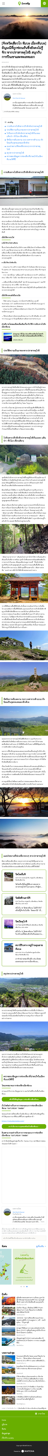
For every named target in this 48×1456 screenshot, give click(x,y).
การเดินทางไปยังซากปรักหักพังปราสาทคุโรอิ (24, 126)
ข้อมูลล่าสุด (6, 1433)
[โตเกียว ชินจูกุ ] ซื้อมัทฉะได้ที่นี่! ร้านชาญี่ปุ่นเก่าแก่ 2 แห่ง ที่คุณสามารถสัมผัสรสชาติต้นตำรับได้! (30, 1310)
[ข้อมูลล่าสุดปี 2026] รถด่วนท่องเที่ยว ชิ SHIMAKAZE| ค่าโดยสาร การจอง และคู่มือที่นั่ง (31, 1340)
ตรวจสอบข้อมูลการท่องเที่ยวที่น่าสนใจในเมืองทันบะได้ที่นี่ (25, 157)
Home (4, 1420)
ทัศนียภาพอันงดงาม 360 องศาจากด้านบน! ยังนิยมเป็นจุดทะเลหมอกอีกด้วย (25, 141)
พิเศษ (4, 1429)
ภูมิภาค (4, 1424)
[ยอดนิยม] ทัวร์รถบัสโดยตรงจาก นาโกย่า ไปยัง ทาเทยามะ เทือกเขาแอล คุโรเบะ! (31, 1367)
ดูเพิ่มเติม (40, 1246)
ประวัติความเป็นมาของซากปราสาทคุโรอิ (23, 130)
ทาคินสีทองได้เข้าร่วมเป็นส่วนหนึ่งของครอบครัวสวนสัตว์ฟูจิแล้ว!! (29, 1398)
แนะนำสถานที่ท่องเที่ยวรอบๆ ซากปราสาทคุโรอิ (23, 147)
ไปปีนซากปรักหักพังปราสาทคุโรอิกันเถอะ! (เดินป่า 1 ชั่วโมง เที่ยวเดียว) (23, 134)
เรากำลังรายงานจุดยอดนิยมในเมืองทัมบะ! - (24, 1126)
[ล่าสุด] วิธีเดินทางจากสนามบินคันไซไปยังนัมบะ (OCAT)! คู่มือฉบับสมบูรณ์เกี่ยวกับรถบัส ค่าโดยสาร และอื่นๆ (31, 1330)
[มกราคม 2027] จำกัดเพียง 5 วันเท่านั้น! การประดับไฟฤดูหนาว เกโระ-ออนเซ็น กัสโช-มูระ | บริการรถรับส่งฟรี (30, 1389)
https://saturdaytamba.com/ (13, 1121)
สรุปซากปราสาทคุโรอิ (15, 153)
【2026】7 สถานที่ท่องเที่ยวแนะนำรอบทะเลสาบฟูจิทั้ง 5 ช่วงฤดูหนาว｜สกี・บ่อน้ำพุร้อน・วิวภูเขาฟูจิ (31, 1320)
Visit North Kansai (19, 98)
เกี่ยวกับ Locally (8, 1438)
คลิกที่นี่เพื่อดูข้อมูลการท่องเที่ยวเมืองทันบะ (24, 1099)
